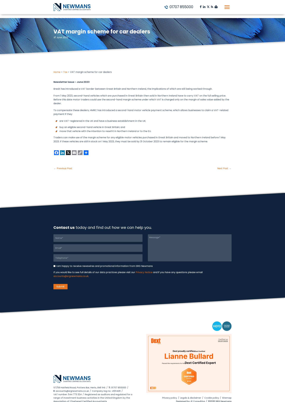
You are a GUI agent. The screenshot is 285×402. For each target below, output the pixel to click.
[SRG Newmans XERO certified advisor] (222, 327)
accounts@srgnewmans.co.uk (70, 276)
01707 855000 (181, 6)
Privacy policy (169, 397)
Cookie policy (211, 397)
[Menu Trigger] (227, 7)
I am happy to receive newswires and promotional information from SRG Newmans (104, 266)
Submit (60, 286)
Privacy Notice (144, 272)
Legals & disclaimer (190, 397)
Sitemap (227, 397)
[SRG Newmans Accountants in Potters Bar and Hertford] (72, 380)
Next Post (224, 168)
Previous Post (63, 168)
